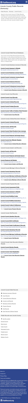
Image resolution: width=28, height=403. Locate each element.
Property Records (7, 306)
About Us (2, 371)
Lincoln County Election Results (9, 247)
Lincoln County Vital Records (11, 238)
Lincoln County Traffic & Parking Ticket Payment (14, 111)
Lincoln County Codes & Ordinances (11, 205)
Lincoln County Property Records (12, 209)
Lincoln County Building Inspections (11, 200)
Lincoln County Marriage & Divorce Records (15, 179)
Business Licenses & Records (9, 293)
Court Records (6, 295)
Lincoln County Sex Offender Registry (11, 140)
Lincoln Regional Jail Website (9, 160)
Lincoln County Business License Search (12, 73)
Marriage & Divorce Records (9, 303)
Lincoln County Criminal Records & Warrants (15, 143)
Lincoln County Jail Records (8, 126)
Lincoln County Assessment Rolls (10, 187)
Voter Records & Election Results (10, 311)
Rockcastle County (5, 329)
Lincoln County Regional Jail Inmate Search (13, 135)
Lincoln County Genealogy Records (10, 171)
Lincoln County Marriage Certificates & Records (14, 176)
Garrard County (4, 321)
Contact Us (2, 373)
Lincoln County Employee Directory (10, 81)
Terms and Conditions (5, 378)
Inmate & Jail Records (8, 301)
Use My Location (6, 319)
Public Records (4, 11)
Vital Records (6, 309)
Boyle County (4, 324)
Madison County (4, 337)
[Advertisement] (14, 35)
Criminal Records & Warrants (9, 298)
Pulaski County (4, 332)
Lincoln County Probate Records (10, 106)
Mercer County (4, 334)
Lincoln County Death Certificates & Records (13, 225)
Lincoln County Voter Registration (10, 252)
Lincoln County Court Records (9, 97)
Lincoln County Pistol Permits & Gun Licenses (13, 131)
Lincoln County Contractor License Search (12, 77)
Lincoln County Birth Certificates (10, 221)
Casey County (4, 326)
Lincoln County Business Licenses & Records (15, 90)
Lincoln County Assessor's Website (10, 68)
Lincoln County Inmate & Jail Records (13, 164)
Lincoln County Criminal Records (10, 102)
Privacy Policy (3, 376)
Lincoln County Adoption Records (10, 216)
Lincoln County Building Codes (9, 196)
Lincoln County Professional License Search (13, 86)
